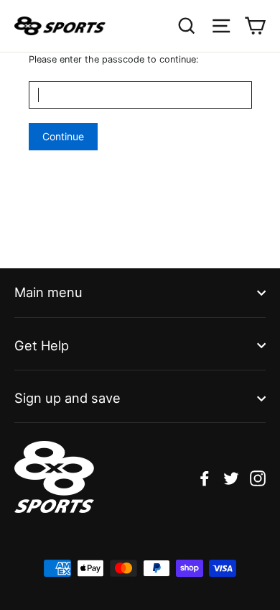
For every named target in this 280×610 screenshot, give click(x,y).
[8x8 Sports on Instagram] (258, 477)
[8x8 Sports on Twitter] (231, 477)
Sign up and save (67, 398)
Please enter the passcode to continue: (114, 59)
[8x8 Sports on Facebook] (205, 477)
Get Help (41, 345)
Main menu (48, 292)
